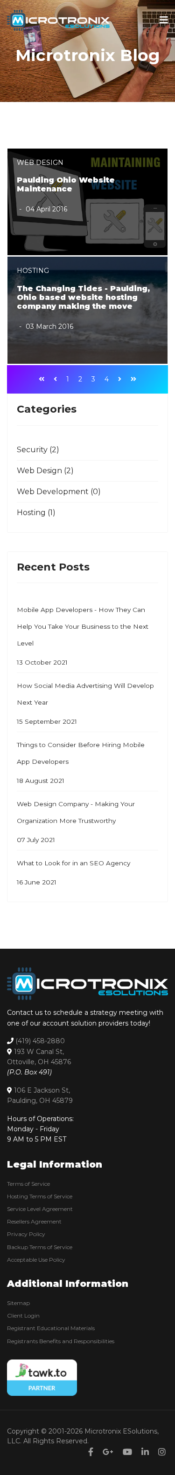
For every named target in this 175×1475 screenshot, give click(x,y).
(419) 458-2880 (40, 1041)
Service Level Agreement (40, 1208)
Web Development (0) (59, 491)
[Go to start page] (41, 379)
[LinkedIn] (145, 1452)
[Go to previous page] (55, 379)
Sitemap (18, 1302)
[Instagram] (162, 1452)
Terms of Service (28, 1183)
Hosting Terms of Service (39, 1196)
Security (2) (38, 449)
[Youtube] (127, 1452)
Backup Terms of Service (39, 1247)
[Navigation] (164, 20)
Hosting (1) (36, 512)
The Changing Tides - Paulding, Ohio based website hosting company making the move (83, 297)
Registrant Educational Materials (51, 1328)
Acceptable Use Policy (36, 1259)
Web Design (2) (45, 470)
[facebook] (90, 1452)
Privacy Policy (26, 1233)
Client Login (23, 1315)
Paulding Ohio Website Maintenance (66, 184)
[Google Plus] (108, 1452)
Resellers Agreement (34, 1221)
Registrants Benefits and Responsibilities (60, 1341)
